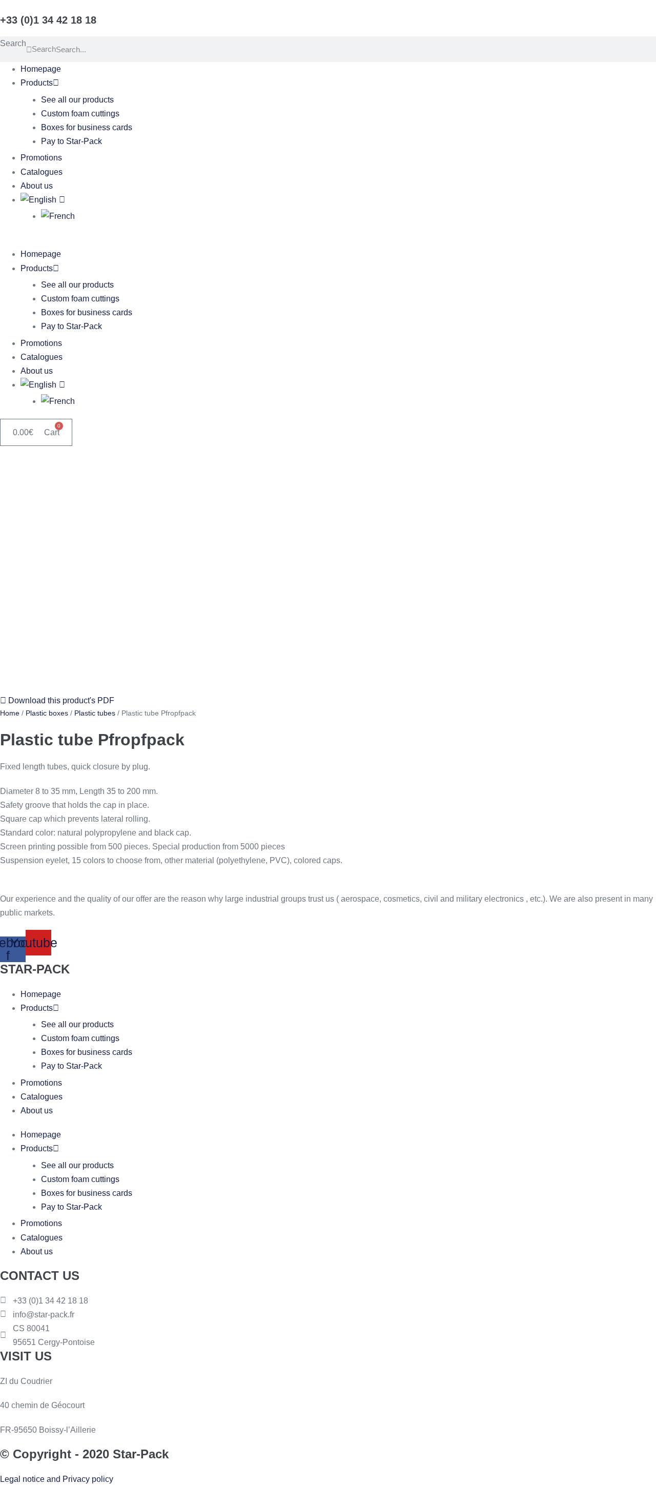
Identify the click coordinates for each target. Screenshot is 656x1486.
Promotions (41, 157)
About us (36, 185)
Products (36, 82)
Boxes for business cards (86, 127)
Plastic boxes (47, 713)
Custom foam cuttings (80, 113)
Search (13, 43)
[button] (328, 240)
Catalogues (41, 172)
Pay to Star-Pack (71, 141)
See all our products (77, 99)
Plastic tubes (94, 713)
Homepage (40, 69)
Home (9, 713)
